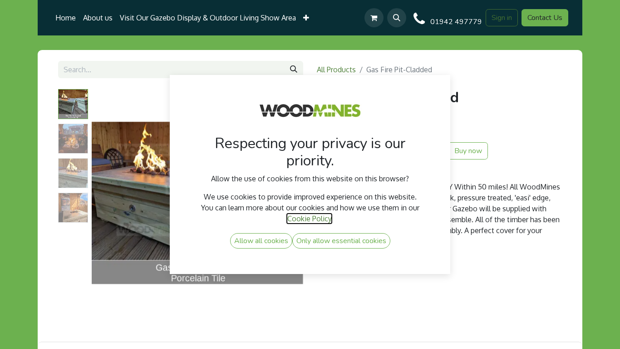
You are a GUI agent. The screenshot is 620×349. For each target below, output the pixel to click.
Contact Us (544, 18)
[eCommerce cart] (374, 17)
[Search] (293, 69)
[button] (396, 17)
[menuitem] (65, 18)
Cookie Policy (309, 218)
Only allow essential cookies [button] (341, 241)
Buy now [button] (467, 151)
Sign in (502, 18)
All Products (336, 69)
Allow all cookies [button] (261, 241)
